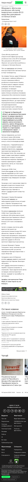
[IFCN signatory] (16, 461)
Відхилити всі (15, 476)
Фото (3, 452)
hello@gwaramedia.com (14, 407)
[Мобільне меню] (25, 2)
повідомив (19, 149)
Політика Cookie (6, 428)
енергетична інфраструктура (9, 296)
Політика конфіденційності (6, 425)
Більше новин (21, 351)
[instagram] (8, 410)
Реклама (4, 431)
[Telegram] (8, 24)
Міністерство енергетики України (10, 300)
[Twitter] (5, 24)
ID (2, 437)
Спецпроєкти (5, 455)
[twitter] (15, 410)
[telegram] (12, 410)
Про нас (3, 418)
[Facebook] (2, 24)
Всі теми (4, 439)
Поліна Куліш (5, 19)
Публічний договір (7, 442)
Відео (3, 449)
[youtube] (19, 410)
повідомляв (12, 211)
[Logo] (6, 2)
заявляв (12, 199)
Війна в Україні (6, 294)
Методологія (18, 426)
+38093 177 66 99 (14, 405)
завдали (9, 259)
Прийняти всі (6, 476)
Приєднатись (18, 449)
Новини (11, 6)
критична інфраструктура (8, 298)
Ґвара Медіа (4, 6)
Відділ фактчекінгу (19, 418)
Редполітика (5, 421)
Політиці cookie (5, 474)
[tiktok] (23, 410)
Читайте (4, 279)
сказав (11, 171)
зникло (7, 265)
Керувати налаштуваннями (9, 479)
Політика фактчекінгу (17, 429)
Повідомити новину (20, 452)
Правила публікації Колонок (19, 456)
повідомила (10, 68)
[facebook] (4, 410)
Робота (3, 434)
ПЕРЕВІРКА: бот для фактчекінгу (20, 422)
